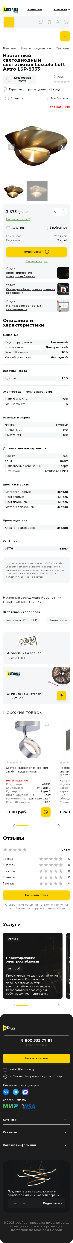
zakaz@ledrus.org (22, 1069)
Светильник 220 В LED (21, 620)
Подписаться (33, 251)
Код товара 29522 (22, 79)
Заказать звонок (36, 1058)
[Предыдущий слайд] (11, 147)
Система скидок (37, 261)
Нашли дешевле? (18, 219)
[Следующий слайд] (61, 147)
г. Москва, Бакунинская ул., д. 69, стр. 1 (37, 1076)
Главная (8, 48)
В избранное (59, 98)
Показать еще (58, 620)
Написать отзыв (36, 895)
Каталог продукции (34, 48)
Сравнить (17, 98)
